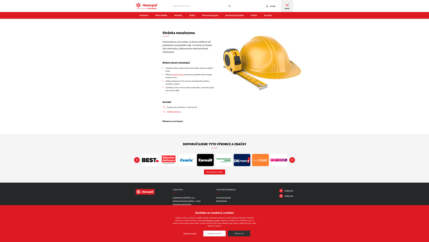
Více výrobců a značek (215, 172)
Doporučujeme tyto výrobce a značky (214, 144)
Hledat (229, 5)
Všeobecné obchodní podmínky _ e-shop (187, 201)
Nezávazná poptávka (234, 15)
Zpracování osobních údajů (182, 204)
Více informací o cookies (211, 220)
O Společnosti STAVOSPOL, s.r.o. (184, 198)
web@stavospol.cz (174, 111)
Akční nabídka (161, 15)
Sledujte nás (289, 191)
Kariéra (254, 15)
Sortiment (143, 15)
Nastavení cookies (189, 233)
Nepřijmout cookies (214, 233)
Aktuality (178, 15)
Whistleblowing (221, 201)
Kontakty (268, 15)
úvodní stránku (178, 74)
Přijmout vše (239, 233)
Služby (192, 15)
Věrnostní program (210, 15)
